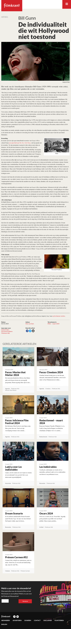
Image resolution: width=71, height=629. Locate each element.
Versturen (25, 601)
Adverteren (17, 620)
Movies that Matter (11, 390)
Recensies (42, 483)
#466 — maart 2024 (53, 323)
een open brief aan (20, 143)
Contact (37, 620)
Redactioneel (43, 436)
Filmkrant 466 (5, 333)
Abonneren (5, 620)
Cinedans (48, 388)
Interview (8, 483)
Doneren (27, 620)
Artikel (4, 17)
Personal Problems (7, 331)
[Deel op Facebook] (27, 331)
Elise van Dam (30, 323)
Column (7, 571)
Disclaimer (47, 620)
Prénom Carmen (25, 571)
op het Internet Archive (58, 316)
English (4, 624)
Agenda (7, 388)
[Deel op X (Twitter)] (30, 331)
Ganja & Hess (5, 330)
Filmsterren (59, 620)
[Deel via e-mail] (33, 331)
